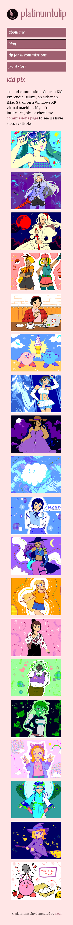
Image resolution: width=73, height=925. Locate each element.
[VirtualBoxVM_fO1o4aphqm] (36, 615)
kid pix (16, 80)
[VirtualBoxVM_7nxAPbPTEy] (36, 209)
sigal (58, 913)
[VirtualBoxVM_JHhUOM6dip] (36, 697)
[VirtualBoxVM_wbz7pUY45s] (36, 900)
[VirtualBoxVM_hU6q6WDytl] (36, 453)
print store (17, 67)
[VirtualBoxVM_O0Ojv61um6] (36, 372)
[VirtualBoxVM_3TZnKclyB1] (36, 859)
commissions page (22, 118)
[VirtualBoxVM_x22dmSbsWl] (36, 290)
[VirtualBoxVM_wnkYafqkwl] (36, 534)
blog (12, 44)
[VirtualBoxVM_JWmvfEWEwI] (36, 331)
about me (17, 32)
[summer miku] (36, 169)
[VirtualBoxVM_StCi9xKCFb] (36, 412)
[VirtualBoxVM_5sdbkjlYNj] (36, 575)
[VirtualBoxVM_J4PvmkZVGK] (36, 737)
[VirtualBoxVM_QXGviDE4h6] (36, 250)
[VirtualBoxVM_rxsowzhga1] (36, 656)
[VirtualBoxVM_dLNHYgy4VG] (36, 778)
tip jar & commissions (28, 55)
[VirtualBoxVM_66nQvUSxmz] (36, 818)
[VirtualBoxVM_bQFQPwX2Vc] (36, 494)
